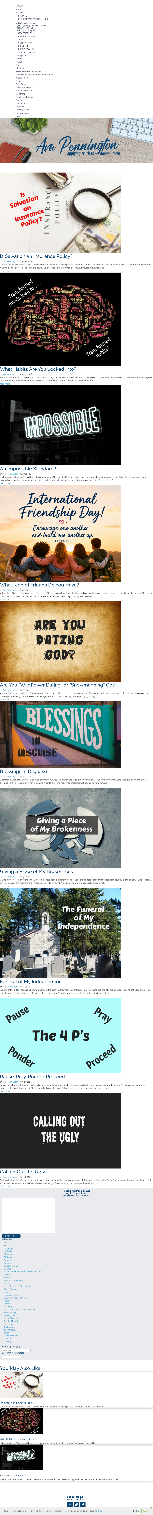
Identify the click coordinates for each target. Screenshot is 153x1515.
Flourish (23, 16)
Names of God (11, 1295)
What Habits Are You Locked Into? (38, 369)
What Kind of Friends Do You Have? (39, 585)
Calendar (8, 1251)
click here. (98, 1511)
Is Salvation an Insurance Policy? (36, 256)
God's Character (11, 1289)
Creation (8, 1260)
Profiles (7, 1303)
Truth (6, 1333)
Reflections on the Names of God (32, 20)
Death (7, 1274)
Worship (8, 1338)
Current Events (11, 1266)
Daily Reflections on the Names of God (34, 74)
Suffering (8, 1324)
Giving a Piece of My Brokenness (36, 871)
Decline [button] (136, 1511)
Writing (7, 1341)
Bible (6, 1245)
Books (19, 65)
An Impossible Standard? (28, 468)
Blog (18, 81)
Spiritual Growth (11, 1318)
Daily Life (8, 1269)
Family (7, 1283)
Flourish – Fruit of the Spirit (17, 1286)
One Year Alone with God (16, 1298)
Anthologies (22, 78)
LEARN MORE (11, 1236)
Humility (8, 1292)
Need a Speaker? (24, 87)
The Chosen (10, 1330)
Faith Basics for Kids (13, 1280)
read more (5, 271)
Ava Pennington (10, 261)
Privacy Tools (27, 52)
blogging (8, 1248)
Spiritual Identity (11, 1321)
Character (8, 1254)
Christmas (8, 1257)
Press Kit (23, 46)
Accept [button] (145, 1511)
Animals (8, 1242)
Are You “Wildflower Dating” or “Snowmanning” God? (59, 685)
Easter (7, 1277)
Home (19, 58)
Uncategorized (11, 1335)
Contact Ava (25, 43)
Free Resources (23, 84)
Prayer (7, 1301)
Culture (7, 1263)
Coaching (23, 33)
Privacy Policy (26, 49)
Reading (8, 1306)
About (19, 62)
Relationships (10, 1312)
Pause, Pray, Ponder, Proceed (32, 1076)
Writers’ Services (24, 90)
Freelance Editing (28, 36)
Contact (20, 100)
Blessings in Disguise (23, 771)
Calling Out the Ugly (22, 1172)
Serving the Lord (12, 1315)
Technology (9, 1327)
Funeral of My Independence (32, 981)
